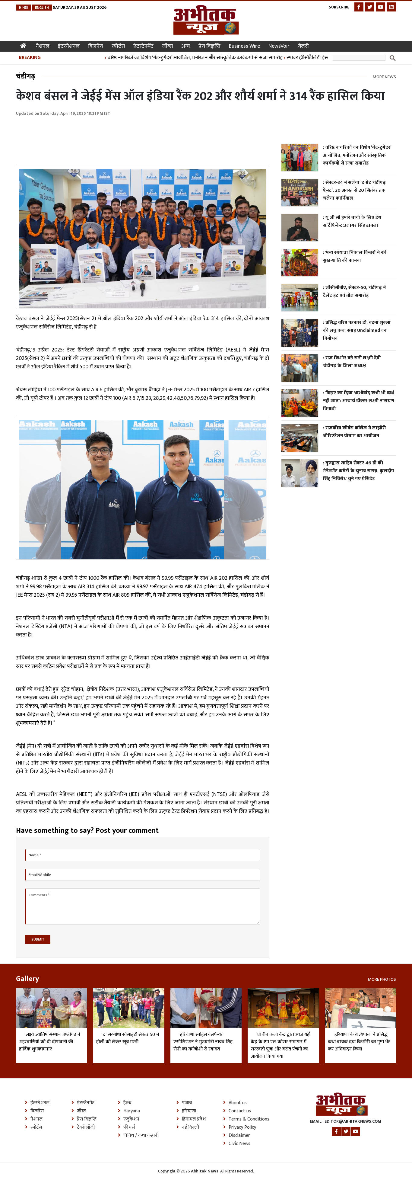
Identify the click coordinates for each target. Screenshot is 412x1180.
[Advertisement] (126, 137)
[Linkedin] (391, 6)
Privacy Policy (242, 1127)
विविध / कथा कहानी (141, 1135)
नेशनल (42, 46)
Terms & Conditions (249, 1119)
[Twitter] (369, 6)
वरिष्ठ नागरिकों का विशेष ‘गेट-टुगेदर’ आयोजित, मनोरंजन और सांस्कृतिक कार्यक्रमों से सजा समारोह (174, 57)
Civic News (239, 1143)
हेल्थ (127, 1103)
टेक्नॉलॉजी (86, 1127)
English (42, 8)
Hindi (23, 8)
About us (238, 1103)
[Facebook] (358, 6)
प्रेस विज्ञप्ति (209, 46)
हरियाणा (189, 1111)
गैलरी (303, 46)
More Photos (382, 979)
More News (384, 76)
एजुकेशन (131, 1119)
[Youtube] (380, 6)
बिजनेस (95, 46)
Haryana (131, 1111)
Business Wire (244, 46)
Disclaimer (239, 1135)
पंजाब (187, 1103)
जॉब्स (167, 46)
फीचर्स (129, 1127)
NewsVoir (279, 46)
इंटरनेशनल (69, 46)
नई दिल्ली (190, 1127)
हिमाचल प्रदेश (194, 1119)
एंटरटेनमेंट (143, 46)
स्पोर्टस (118, 46)
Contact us (240, 1111)
